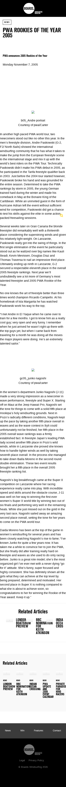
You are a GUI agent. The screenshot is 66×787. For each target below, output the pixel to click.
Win (22, 731)
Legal (22, 761)
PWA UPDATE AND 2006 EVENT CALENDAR (46, 687)
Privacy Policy (36, 761)
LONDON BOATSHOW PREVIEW (13, 623)
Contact (57, 731)
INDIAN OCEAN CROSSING (53, 623)
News (7, 22)
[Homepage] (33, 748)
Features (38, 731)
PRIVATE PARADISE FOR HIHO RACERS (59, 685)
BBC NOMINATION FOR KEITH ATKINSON (33, 627)
